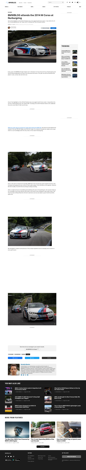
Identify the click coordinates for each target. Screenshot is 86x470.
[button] (54, 324)
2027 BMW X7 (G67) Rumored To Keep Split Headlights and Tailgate (27, 397)
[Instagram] (75, 2)
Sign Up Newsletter (51, 457)
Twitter (32, 357)
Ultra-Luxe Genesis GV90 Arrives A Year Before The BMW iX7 (65, 57)
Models (6, 6)
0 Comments (53, 28)
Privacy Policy (40, 458)
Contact (25, 2)
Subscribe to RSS (31, 458)
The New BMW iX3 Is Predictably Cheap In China (65, 52)
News (32, 6)
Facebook (16, 357)
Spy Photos (56, 6)
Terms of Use (40, 457)
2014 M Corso (10, 354)
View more (42, 446)
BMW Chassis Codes (41, 455)
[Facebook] (67, 2)
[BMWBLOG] (14, 453)
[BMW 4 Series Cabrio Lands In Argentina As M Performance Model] (8, 388)
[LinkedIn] (27, 375)
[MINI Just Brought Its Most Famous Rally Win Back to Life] (48, 396)
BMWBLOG (10, 24)
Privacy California (31, 461)
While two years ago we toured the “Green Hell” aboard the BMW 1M (24, 127)
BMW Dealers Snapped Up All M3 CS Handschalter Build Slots (25, 406)
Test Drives (19, 6)
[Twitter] (69, 2)
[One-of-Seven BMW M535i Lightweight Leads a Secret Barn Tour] (48, 405)
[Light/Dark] (78, 2)
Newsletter (30, 2)
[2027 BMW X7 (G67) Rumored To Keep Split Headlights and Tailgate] (8, 396)
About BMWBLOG (31, 455)
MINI (80, 6)
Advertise (20, 2)
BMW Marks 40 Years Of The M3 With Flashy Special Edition (66, 76)
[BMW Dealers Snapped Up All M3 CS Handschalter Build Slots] (8, 405)
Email (49, 357)
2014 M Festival (17, 354)
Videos (43, 6)
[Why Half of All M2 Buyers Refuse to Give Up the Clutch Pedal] (48, 388)
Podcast (69, 6)
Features (10, 12)
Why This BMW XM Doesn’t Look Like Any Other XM (66, 70)
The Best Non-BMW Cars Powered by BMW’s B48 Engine (17, 440)
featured (23, 354)
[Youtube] (72, 2)
